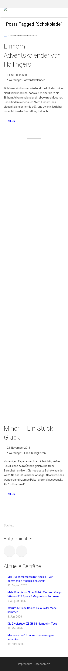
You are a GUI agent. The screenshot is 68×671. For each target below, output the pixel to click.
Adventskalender (34, 80)
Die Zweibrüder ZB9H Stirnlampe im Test (32, 623)
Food (27, 453)
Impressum (25, 663)
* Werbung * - (15, 80)
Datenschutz (42, 663)
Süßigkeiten (38, 453)
